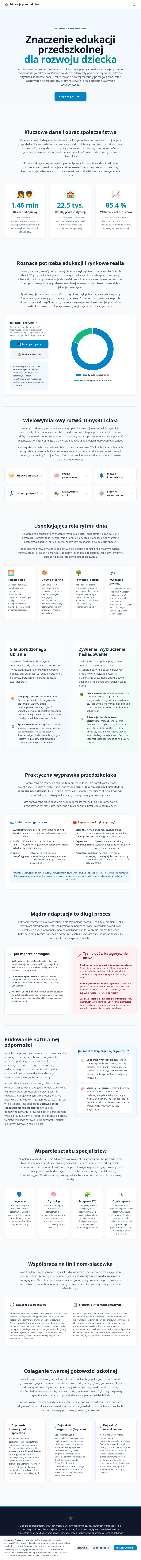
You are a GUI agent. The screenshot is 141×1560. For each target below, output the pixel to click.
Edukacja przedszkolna (21, 4)
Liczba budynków (29, 354)
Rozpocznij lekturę (70, 96)
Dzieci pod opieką (29, 344)
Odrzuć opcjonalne (101, 1547)
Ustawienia (82, 1547)
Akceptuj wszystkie (125, 1547)
